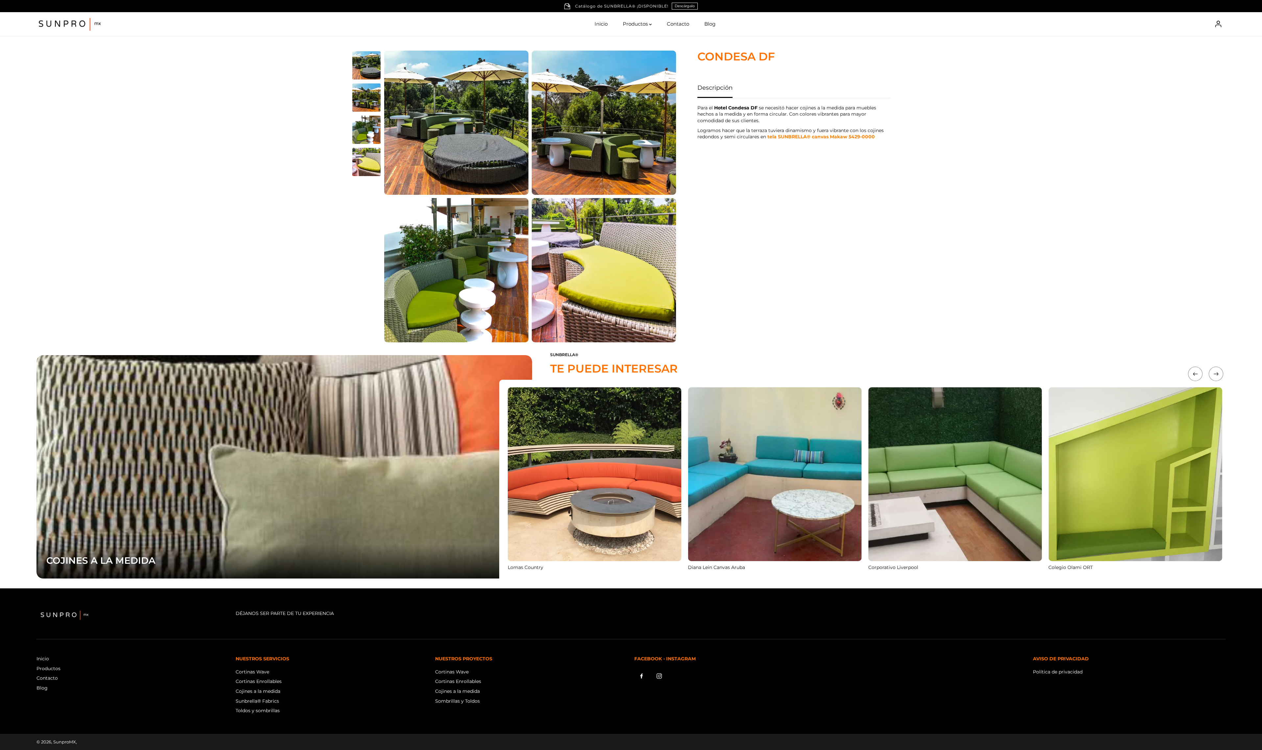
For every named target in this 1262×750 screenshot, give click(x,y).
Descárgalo (685, 6)
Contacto (678, 24)
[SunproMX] (69, 24)
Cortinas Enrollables (259, 681)
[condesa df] (456, 123)
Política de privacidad (1058, 672)
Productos (636, 24)
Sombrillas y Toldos (457, 701)
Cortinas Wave (252, 672)
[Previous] (1195, 374)
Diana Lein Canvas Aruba (716, 567)
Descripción (715, 87)
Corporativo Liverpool (893, 567)
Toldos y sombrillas (258, 711)
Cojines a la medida (258, 691)
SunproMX (64, 741)
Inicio (601, 24)
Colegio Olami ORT (1070, 567)
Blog (709, 24)
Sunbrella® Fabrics (257, 701)
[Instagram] (659, 676)
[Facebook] (641, 676)
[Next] (1216, 374)
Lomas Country (525, 567)
